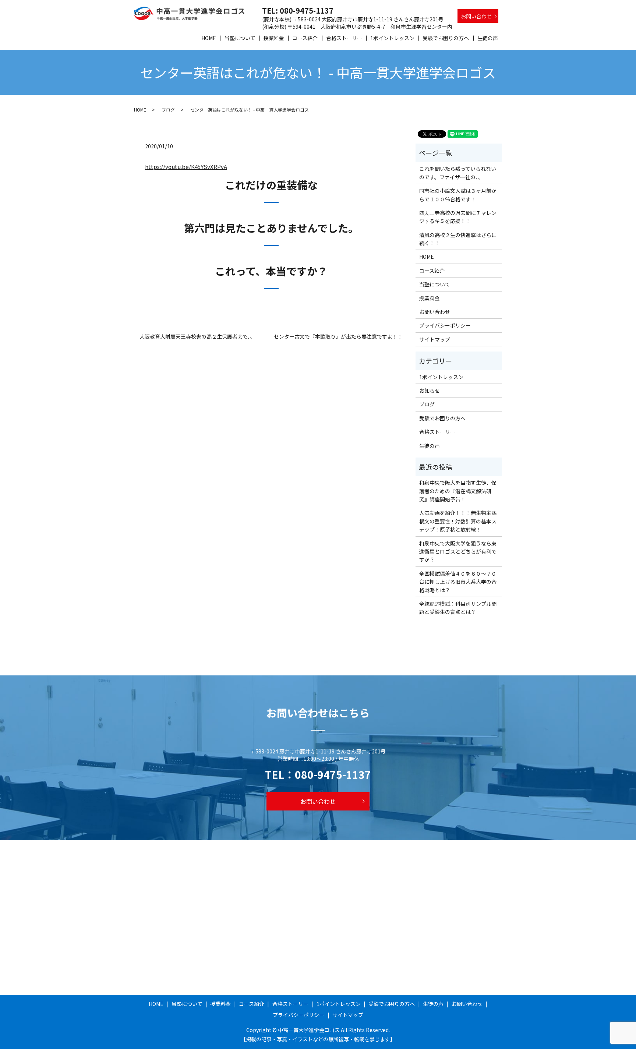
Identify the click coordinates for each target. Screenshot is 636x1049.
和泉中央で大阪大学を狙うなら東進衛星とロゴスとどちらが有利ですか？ (458, 552)
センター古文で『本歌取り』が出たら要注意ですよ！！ (338, 336)
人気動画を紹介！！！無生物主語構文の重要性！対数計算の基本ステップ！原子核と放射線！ (458, 521)
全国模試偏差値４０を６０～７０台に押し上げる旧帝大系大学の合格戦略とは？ (458, 582)
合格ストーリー (344, 38)
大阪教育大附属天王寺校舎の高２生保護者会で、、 (197, 336)
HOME (208, 38)
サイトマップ (434, 339)
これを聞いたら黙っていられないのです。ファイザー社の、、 (457, 172)
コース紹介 (305, 38)
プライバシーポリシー (445, 325)
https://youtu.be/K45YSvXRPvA (186, 166)
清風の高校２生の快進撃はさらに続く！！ (458, 239)
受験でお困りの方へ (446, 38)
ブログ (168, 109)
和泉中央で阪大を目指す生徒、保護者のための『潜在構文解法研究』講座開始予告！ (458, 491)
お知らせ (429, 390)
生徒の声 (487, 38)
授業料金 (274, 38)
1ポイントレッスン (392, 38)
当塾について (240, 38)
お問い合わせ (476, 16)
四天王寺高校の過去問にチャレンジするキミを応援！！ (458, 217)
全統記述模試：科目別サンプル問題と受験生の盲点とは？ (458, 607)
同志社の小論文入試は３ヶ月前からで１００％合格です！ (458, 194)
